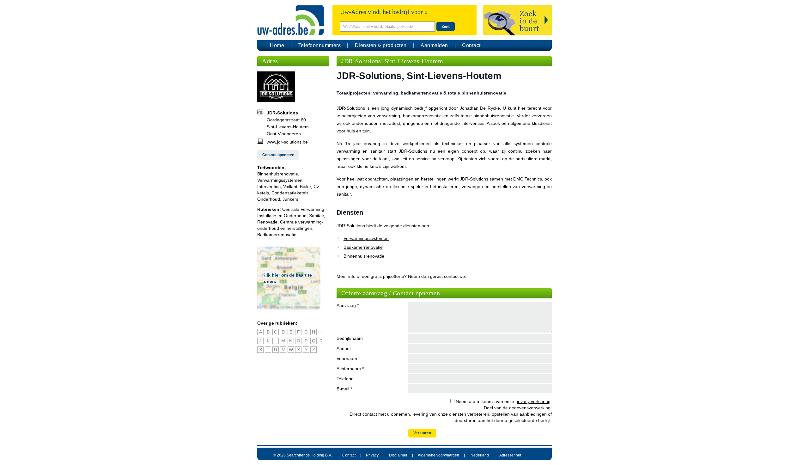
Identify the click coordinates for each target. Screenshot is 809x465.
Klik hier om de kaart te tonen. (287, 278)
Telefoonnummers (319, 45)
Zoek (445, 26)
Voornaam (347, 358)
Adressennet (510, 455)
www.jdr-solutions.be (287, 141)
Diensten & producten (381, 45)
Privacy (372, 455)
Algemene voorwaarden (438, 455)
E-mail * (344, 388)
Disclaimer (398, 455)
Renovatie (267, 221)
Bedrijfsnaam (350, 338)
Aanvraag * (348, 305)
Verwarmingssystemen (366, 238)
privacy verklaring (532, 401)
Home (277, 45)
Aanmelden (434, 45)
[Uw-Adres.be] (291, 20)
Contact (471, 45)
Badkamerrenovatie (276, 234)
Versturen (422, 433)
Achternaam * (350, 368)
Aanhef (344, 348)
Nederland (480, 455)
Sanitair (316, 215)
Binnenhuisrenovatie (364, 256)
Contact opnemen (278, 155)
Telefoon (345, 378)
